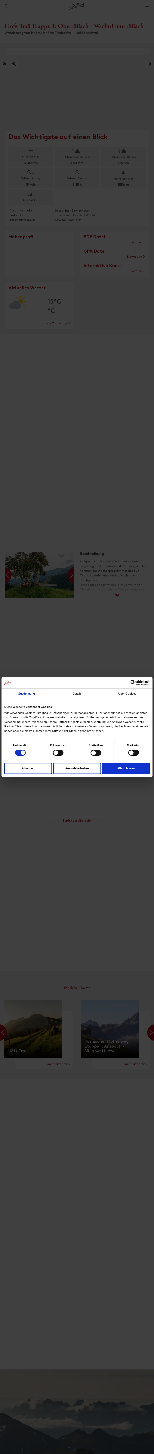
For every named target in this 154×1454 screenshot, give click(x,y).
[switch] (58, 755)
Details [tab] (77, 693)
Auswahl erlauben (77, 768)
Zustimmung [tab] (26, 693)
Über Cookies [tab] (127, 693)
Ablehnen (28, 768)
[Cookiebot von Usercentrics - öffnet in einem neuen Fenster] (133, 683)
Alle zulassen (126, 768)
